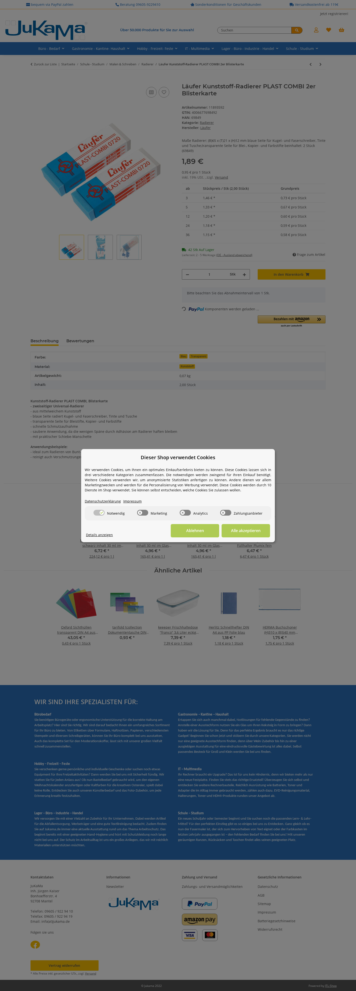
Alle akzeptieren (246, 530)
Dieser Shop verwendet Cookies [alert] (178, 457)
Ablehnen (195, 530)
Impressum (132, 501)
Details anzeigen (99, 535)
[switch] (99, 513)
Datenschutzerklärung (103, 501)
